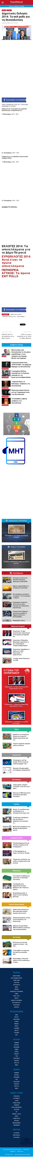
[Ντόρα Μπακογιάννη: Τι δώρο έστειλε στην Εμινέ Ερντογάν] (7, 895)
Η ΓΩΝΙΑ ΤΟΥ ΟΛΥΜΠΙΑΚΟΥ (11, 671)
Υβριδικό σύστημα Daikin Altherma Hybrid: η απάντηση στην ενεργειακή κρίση (21, 927)
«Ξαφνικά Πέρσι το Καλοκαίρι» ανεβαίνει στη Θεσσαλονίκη (20, 384)
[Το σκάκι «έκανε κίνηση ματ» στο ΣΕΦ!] (7, 660)
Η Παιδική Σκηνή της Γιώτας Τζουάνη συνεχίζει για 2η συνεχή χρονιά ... (21, 844)
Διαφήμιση (12, 1151)
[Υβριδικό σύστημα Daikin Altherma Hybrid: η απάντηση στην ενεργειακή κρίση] (7, 928)
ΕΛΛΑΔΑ (4, 10)
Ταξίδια (16, 804)
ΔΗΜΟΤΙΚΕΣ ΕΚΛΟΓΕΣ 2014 (8, 316)
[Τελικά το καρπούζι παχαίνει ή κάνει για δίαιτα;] (7, 746)
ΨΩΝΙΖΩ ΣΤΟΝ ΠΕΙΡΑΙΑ (18, 547)
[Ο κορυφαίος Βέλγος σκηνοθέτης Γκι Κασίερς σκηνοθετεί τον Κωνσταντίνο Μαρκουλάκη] (6, 373)
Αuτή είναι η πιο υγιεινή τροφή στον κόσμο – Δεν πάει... (20, 944)
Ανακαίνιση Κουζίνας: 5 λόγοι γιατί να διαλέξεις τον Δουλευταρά (21, 919)
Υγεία (16, 729)
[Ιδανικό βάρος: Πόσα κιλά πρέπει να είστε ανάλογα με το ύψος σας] (7, 961)
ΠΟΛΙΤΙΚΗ (9, 10)
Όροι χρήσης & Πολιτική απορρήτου (12, 1149)
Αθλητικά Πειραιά (18, 626)
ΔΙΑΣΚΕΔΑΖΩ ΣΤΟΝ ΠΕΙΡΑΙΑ (18, 521)
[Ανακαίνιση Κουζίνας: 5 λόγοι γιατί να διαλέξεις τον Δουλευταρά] (7, 920)
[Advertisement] (16, 134)
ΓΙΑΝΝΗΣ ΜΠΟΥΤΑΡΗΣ (15, 314)
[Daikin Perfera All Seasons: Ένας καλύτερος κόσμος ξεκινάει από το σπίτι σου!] (7, 912)
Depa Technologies (25, 1154)
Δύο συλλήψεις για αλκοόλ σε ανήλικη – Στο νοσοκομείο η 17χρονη (21, 595)
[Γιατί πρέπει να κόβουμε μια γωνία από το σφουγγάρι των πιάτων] (7, 878)
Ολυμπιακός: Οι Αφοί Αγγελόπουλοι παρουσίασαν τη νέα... (16, 687)
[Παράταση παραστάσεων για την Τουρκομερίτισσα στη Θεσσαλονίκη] (6, 392)
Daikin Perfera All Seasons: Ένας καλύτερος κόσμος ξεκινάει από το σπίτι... (21, 911)
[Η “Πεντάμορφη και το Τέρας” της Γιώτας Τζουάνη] (7, 853)
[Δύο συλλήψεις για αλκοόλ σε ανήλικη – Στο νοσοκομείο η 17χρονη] (7, 596)
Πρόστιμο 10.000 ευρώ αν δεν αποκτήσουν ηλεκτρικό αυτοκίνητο (21, 794)
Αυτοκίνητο (16, 779)
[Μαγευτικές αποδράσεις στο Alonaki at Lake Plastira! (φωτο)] (7, 829)
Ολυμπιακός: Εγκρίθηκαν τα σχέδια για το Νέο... (16, 722)
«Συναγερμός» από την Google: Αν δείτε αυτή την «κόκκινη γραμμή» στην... (20, 761)
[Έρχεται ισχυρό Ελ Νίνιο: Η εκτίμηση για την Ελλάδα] (7, 588)
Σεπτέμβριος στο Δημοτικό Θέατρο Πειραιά (16, 536)
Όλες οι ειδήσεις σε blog (16, 6)
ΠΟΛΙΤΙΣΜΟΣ (5, 368)
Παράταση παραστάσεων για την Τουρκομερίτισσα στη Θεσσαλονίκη (20, 392)
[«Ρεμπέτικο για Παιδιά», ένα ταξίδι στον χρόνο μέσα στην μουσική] (7, 861)
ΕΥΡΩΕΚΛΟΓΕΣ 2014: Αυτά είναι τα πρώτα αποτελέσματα (16, 261)
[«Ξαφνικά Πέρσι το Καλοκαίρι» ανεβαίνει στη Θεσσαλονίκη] (6, 384)
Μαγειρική (16, 871)
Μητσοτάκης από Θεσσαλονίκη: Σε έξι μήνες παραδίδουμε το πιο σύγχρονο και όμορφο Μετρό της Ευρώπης (21, 354)
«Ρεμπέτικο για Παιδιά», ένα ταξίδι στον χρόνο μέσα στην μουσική (21, 861)
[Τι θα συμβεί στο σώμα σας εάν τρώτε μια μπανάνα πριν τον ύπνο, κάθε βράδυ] (7, 952)
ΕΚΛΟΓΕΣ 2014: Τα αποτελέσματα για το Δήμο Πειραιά (16, 249)
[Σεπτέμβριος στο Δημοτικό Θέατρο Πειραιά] (16, 529)
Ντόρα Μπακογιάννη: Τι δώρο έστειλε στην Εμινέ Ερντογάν (20, 894)
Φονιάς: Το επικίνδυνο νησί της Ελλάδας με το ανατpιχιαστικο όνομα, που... (21, 811)
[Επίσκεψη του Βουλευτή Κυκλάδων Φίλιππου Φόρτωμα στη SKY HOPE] (7, 580)
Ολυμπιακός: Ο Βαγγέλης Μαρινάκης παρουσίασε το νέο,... (16, 705)
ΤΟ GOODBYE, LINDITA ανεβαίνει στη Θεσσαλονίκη (19, 401)
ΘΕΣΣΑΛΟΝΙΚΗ (20, 316)
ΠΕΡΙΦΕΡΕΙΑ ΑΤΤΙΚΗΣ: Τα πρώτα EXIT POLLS (16, 273)
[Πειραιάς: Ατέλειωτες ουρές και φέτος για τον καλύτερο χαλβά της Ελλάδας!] (16, 555)
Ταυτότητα (26, 1149)
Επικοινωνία (20, 1151)
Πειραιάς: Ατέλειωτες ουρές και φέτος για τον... (16, 562)
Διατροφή (16, 937)
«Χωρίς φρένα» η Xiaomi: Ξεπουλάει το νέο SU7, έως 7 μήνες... (21, 786)
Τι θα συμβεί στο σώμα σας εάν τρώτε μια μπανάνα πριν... (21, 952)
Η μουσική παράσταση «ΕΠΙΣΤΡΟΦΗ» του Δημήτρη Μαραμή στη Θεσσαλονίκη (21, 365)
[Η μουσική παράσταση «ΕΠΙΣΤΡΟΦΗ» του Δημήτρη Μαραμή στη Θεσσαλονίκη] (6, 365)
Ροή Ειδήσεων (18, 573)
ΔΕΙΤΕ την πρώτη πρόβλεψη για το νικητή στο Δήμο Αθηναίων (24, 336)
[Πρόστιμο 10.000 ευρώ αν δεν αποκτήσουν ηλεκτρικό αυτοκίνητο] (7, 795)
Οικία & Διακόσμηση (16, 904)
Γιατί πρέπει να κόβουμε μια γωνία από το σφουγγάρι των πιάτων (21, 877)
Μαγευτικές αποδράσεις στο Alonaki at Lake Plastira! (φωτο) (21, 828)
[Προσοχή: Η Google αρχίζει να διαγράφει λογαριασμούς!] (7, 770)
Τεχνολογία (16, 755)
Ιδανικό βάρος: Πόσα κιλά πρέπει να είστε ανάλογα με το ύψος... (21, 960)
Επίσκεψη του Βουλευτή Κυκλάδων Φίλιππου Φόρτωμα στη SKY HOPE (20, 579)
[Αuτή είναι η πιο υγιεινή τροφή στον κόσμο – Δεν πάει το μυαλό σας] (7, 944)
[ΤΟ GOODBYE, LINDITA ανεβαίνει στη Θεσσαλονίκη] (6, 401)
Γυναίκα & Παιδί (16, 838)
